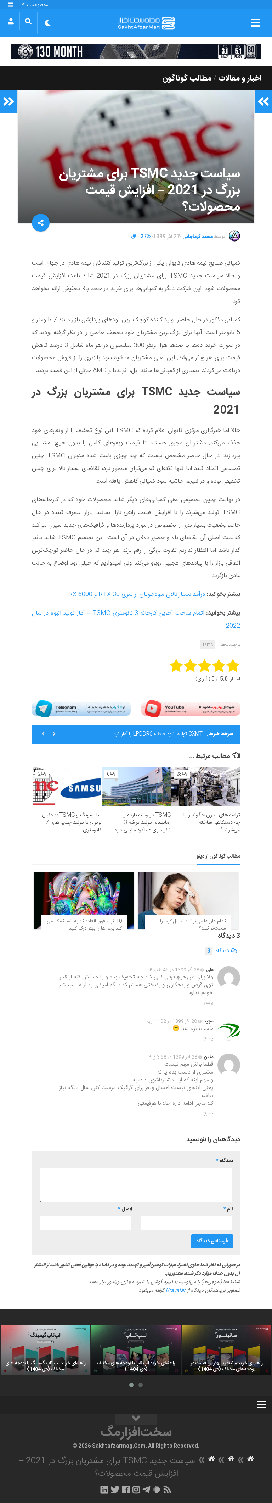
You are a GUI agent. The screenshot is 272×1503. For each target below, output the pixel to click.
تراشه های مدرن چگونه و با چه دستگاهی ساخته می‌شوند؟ (211, 822)
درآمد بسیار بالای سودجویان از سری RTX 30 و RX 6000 (136, 594)
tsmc (208, 644)
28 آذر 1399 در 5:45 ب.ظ (174, 970)
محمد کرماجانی (197, 237)
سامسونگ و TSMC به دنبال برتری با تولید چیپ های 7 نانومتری (71, 822)
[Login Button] (10, 21)
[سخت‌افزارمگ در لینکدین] (104, 1489)
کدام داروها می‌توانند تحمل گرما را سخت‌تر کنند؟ (193, 925)
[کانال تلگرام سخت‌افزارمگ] (146, 1489)
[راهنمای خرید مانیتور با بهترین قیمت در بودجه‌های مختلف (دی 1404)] (226, 1350)
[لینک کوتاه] (133, 237)
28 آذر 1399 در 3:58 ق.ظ (172, 1057)
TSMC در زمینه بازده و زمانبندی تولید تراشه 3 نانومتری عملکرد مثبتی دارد (142, 822)
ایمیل (125, 1209)
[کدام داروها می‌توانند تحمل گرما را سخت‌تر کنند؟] (188, 900)
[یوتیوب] (190, 708)
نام (228, 1209)
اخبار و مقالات (239, 78)
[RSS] (167, 1489)
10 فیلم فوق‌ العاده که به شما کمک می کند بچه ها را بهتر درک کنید (84, 925)
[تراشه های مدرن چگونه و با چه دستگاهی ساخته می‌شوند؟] (205, 786)
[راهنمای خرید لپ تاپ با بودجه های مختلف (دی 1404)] (136, 1350)
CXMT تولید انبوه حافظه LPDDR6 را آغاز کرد (158, 734)
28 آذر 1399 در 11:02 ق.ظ (170, 1021)
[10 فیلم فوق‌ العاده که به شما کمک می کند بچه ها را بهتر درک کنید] (84, 900)
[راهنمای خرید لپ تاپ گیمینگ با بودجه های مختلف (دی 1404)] (45, 1350)
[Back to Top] (136, 1419)
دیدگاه (218, 951)
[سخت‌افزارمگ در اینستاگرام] (136, 1489)
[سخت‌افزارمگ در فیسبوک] (126, 1489)
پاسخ (208, 1002)
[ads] (136, 51)
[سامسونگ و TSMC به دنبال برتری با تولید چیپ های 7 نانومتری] (67, 786)
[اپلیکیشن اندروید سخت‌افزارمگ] (156, 1489)
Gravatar (176, 1290)
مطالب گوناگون (186, 78)
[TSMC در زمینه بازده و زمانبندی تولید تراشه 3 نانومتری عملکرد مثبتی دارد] (136, 786)
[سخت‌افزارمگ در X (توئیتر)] (115, 1489)
